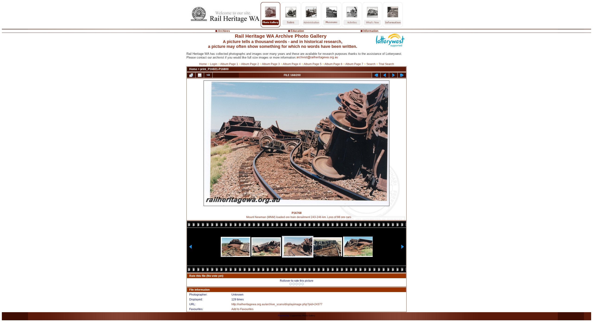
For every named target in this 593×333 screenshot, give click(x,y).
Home (203, 64)
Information (370, 31)
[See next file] (393, 75)
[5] (302, 284)
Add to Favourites (242, 309)
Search (370, 64)
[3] (296, 284)
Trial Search (386, 64)
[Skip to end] (402, 75)
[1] (290, 284)
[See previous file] (385, 75)
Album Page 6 (333, 64)
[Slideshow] (208, 75)
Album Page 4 (292, 64)
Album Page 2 (250, 64)
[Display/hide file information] (200, 75)
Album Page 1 (229, 64)
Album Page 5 (313, 64)
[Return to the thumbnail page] (191, 75)
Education (297, 31)
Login (213, 64)
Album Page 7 (354, 64)
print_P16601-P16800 (214, 69)
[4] (299, 284)
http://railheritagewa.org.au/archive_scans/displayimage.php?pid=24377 (276, 304)
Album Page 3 (271, 64)
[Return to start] (376, 75)
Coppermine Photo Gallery (302, 315)
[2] (293, 284)
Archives (224, 31)
